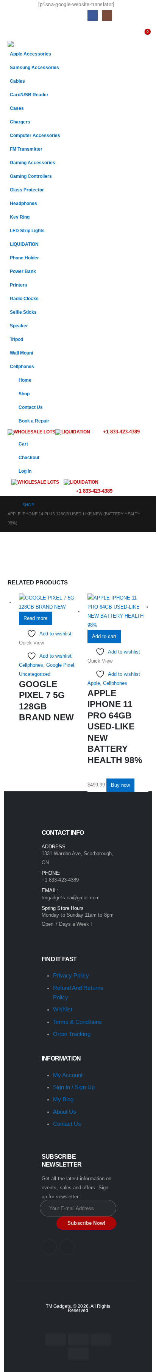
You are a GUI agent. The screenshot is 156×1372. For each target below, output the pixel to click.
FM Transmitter (26, 148)
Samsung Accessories (34, 67)
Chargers (20, 121)
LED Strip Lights (27, 230)
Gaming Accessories (32, 162)
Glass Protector (27, 189)
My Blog (63, 1099)
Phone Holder (24, 257)
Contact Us (31, 407)
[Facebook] (92, 15)
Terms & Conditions (77, 1022)
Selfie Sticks (23, 312)
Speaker (19, 325)
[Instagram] (107, 15)
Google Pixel (60, 665)
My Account (68, 1075)
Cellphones (22, 366)
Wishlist (63, 1009)
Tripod (16, 339)
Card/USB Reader (29, 94)
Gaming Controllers (31, 176)
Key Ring (20, 216)
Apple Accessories (30, 53)
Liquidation (75, 432)
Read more (35, 618)
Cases (17, 108)
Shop (24, 393)
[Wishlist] (129, 33)
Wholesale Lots (34, 432)
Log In (25, 471)
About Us (64, 1111)
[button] (14, 31)
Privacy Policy (71, 975)
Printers (18, 284)
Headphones (23, 203)
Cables (17, 81)
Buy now (120, 785)
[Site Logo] (27, 44)
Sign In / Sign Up (74, 1087)
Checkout (29, 457)
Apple (93, 683)
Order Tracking (71, 1034)
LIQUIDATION (24, 244)
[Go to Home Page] (10, 504)
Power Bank (23, 271)
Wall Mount (21, 352)
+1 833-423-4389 (120, 432)
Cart (23, 443)
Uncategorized (34, 674)
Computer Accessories (35, 135)
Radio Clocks (24, 298)
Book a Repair (34, 420)
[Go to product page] (49, 603)
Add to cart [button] (104, 636)
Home (25, 380)
